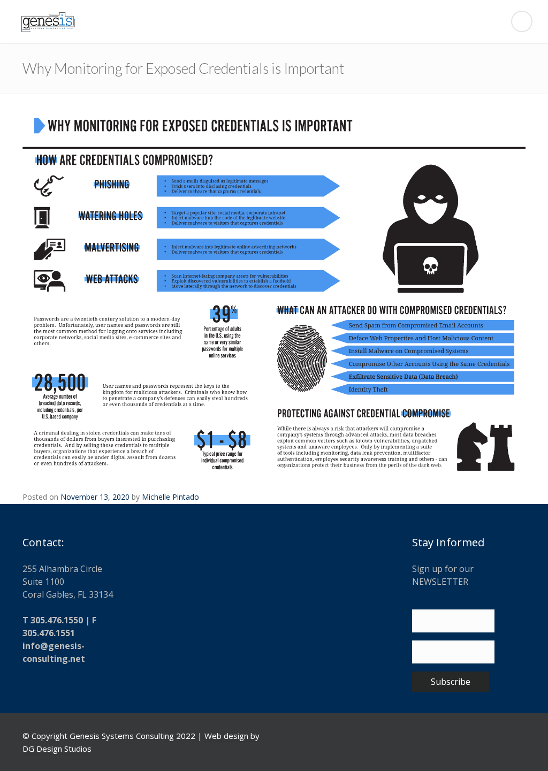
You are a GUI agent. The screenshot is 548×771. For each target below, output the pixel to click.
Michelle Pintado (170, 497)
